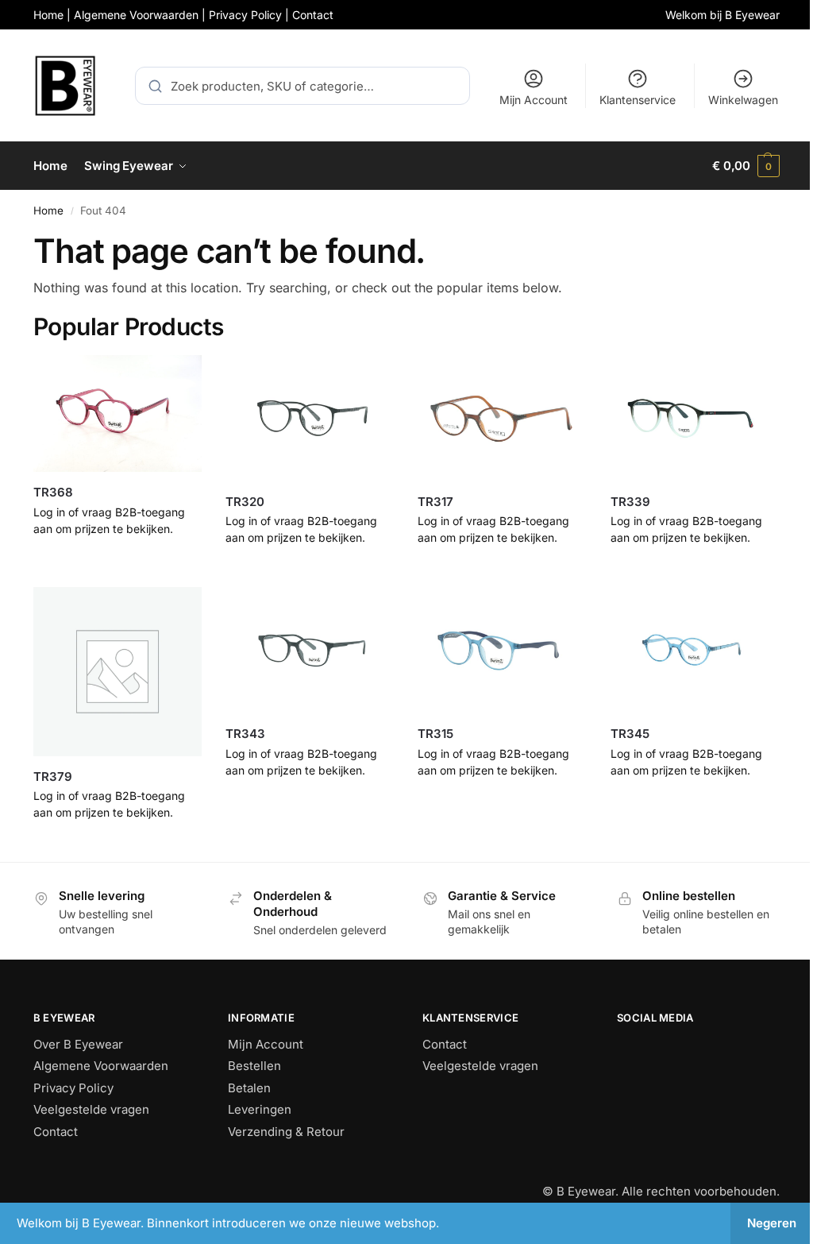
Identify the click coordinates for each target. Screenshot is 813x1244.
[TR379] (117, 671)
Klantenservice (637, 99)
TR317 (435, 501)
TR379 (52, 776)
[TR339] (695, 418)
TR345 (630, 733)
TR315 (435, 733)
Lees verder (118, 562)
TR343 (245, 733)
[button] (746, 166)
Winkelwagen (743, 99)
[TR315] (502, 650)
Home (48, 210)
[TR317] (502, 418)
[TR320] (309, 418)
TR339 (630, 501)
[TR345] (695, 650)
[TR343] (309, 650)
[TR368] (117, 414)
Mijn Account (533, 99)
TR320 (244, 501)
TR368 (53, 492)
